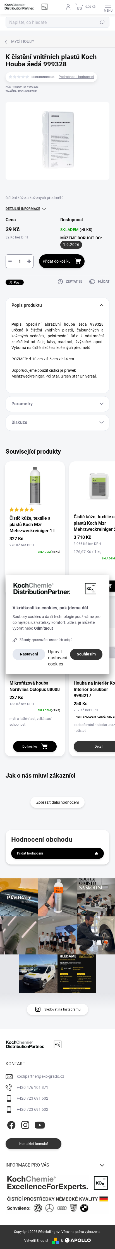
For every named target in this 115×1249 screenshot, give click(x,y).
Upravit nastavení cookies (57, 658)
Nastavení (29, 654)
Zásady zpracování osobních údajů (46, 640)
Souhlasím (86, 654)
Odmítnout (43, 628)
